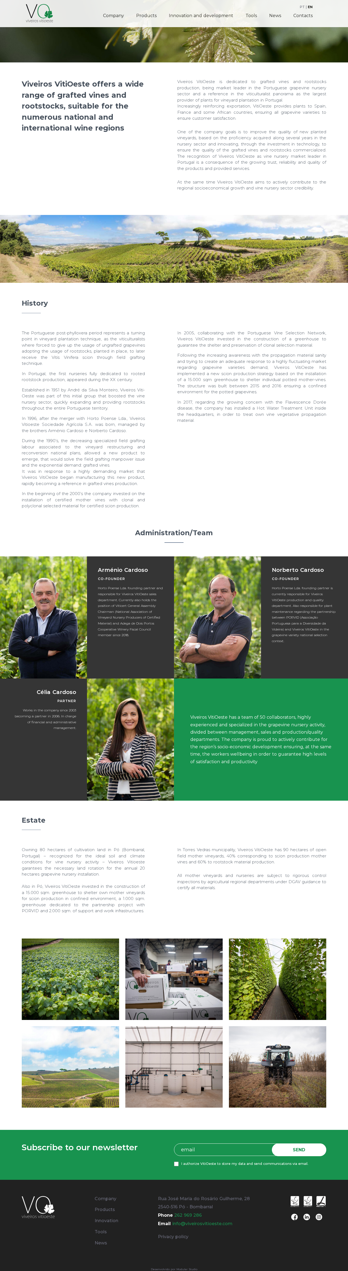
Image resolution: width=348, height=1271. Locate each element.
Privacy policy (173, 1236)
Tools (251, 15)
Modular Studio (186, 1269)
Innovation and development (201, 15)
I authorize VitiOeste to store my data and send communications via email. (244, 1164)
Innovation (106, 1220)
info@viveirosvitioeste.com (202, 1223)
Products (146, 15)
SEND (299, 1149)
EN (310, 7)
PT (302, 7)
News (275, 15)
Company (113, 15)
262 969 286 (188, 1215)
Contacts (303, 15)
